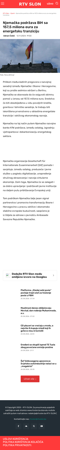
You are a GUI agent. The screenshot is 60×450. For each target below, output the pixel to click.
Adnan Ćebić (9, 36)
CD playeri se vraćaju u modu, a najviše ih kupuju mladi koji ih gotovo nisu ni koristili (37, 328)
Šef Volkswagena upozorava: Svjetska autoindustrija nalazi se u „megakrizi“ (38, 364)
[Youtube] (41, 426)
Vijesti (12, 13)
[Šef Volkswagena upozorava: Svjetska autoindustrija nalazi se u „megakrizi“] (11, 364)
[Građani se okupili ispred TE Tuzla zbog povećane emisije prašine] (11, 347)
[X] (34, 426)
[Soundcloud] (26, 426)
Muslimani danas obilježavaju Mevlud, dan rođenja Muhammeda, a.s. (38, 311)
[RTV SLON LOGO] (30, 4)
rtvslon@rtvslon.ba (38, 419)
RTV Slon (6, 13)
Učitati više (29, 378)
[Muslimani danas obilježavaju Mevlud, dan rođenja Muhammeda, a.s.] (11, 311)
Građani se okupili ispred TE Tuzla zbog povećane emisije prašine (38, 346)
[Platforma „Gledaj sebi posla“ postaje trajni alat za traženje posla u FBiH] (11, 294)
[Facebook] (18, 426)
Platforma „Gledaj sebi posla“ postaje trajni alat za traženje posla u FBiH (36, 293)
